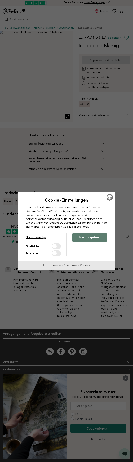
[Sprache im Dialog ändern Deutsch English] (109, 198)
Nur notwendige (36, 237)
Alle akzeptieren (89, 237)
